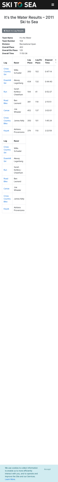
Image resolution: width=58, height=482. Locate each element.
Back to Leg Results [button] (15, 31)
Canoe (6, 110)
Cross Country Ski (7, 71)
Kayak (6, 130)
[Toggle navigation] (53, 4)
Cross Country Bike (7, 121)
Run (5, 92)
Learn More (10, 479)
